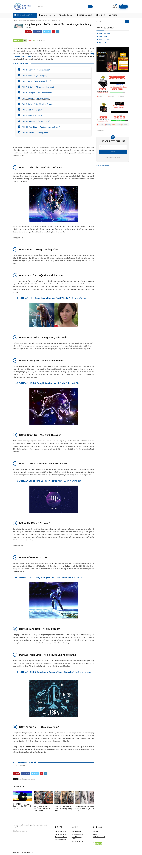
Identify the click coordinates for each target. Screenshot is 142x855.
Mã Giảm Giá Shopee (103, 33)
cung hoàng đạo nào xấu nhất (27, 779)
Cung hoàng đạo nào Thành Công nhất (55, 672)
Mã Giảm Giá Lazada (103, 40)
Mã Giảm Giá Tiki (102, 36)
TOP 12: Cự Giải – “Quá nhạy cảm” (35, 133)
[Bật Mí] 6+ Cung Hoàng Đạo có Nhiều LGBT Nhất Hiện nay (22, 806)
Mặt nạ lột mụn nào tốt (78, 834)
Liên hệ (95, 834)
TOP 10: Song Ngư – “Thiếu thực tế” (36, 121)
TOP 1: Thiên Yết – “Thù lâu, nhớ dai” (36, 70)
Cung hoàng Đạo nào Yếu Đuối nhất (45, 481)
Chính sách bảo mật (99, 837)
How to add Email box (103, 166)
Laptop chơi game (60, 834)
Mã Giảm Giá (67, 15)
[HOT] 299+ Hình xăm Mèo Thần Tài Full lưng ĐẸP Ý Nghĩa (42, 808)
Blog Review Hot (48, 15)
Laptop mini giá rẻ (60, 831)
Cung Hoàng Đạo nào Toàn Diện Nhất (52, 577)
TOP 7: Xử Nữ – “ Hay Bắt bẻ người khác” (38, 104)
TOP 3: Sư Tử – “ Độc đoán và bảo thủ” (36, 81)
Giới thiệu (95, 831)
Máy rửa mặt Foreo (61, 837)
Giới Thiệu (112, 15)
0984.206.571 (23, 831)
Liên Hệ (102, 15)
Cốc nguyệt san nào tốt (78, 841)
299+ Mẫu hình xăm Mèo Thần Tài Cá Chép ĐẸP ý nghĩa (63, 808)
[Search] (90, 6)
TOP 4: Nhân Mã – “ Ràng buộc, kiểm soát (38, 87)
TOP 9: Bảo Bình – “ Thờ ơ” (32, 116)
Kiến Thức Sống (85, 15)
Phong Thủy (22, 20)
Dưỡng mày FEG (76, 831)
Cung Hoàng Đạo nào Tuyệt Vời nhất (52, 298)
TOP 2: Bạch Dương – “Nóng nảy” (35, 76)
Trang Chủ (16, 20)
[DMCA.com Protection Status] (97, 842)
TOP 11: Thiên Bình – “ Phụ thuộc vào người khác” (41, 127)
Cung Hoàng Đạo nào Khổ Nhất (51, 383)
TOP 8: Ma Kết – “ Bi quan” (32, 110)
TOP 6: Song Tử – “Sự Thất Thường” (36, 98)
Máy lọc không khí (60, 839)
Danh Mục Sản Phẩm (25, 15)
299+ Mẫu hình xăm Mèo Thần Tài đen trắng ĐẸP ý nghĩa (84, 808)
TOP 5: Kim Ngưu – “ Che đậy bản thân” (37, 93)
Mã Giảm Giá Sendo (103, 43)
